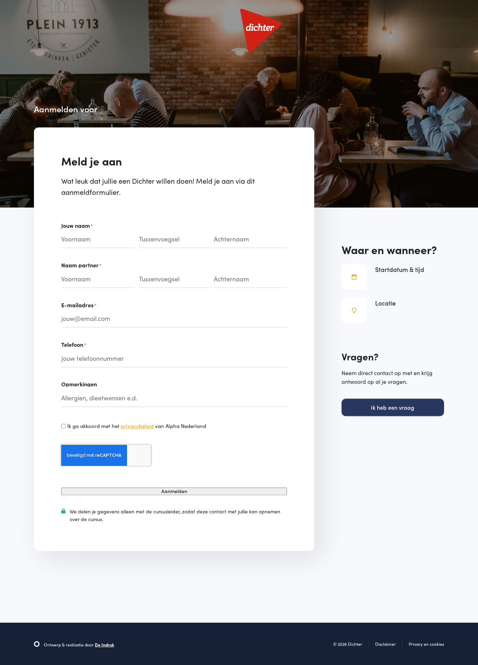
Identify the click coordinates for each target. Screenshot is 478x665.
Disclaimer (385, 644)
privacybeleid (137, 425)
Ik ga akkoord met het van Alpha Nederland (136, 425)
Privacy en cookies (426, 644)
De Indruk (104, 645)
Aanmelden (174, 491)
